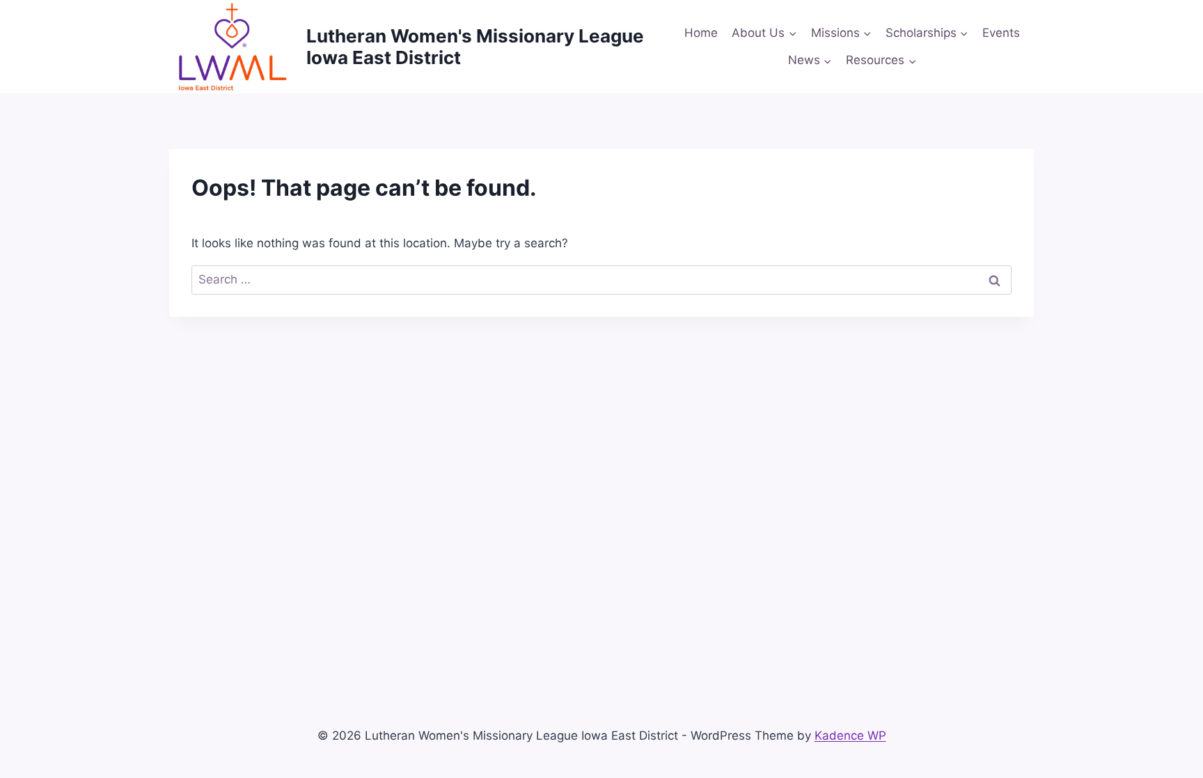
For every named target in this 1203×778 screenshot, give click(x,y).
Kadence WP (850, 735)
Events (1001, 33)
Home (701, 33)
